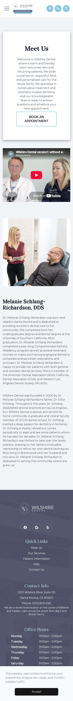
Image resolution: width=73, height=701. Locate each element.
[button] (6, 8)
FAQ (36, 564)
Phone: (36, 603)
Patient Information (36, 558)
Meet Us (36, 547)
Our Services (36, 553)
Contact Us (36, 569)
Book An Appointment (36, 119)
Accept (36, 691)
